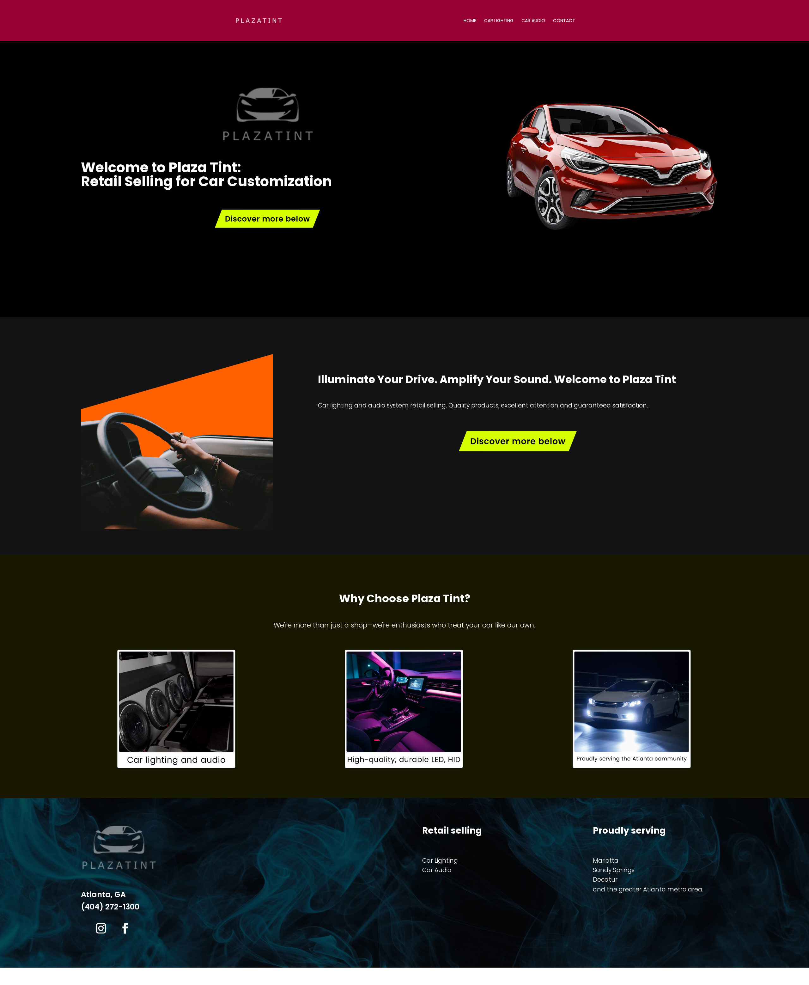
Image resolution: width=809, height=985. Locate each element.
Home (470, 21)
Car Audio (533, 21)
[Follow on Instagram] (100, 928)
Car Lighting (499, 21)
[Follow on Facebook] (124, 928)
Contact (564, 21)
